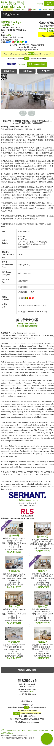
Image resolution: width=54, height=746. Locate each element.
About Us (15, 730)
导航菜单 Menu (11, 14)
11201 (8, 35)
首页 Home (5, 730)
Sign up (40, 4)
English (34, 10)
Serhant (21, 64)
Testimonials (32, 730)
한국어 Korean (20, 10)
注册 (26, 58)
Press (22, 730)
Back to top (48, 730)
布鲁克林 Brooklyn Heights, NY (11, 23)
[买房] (47, 739)
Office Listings (27, 500)
